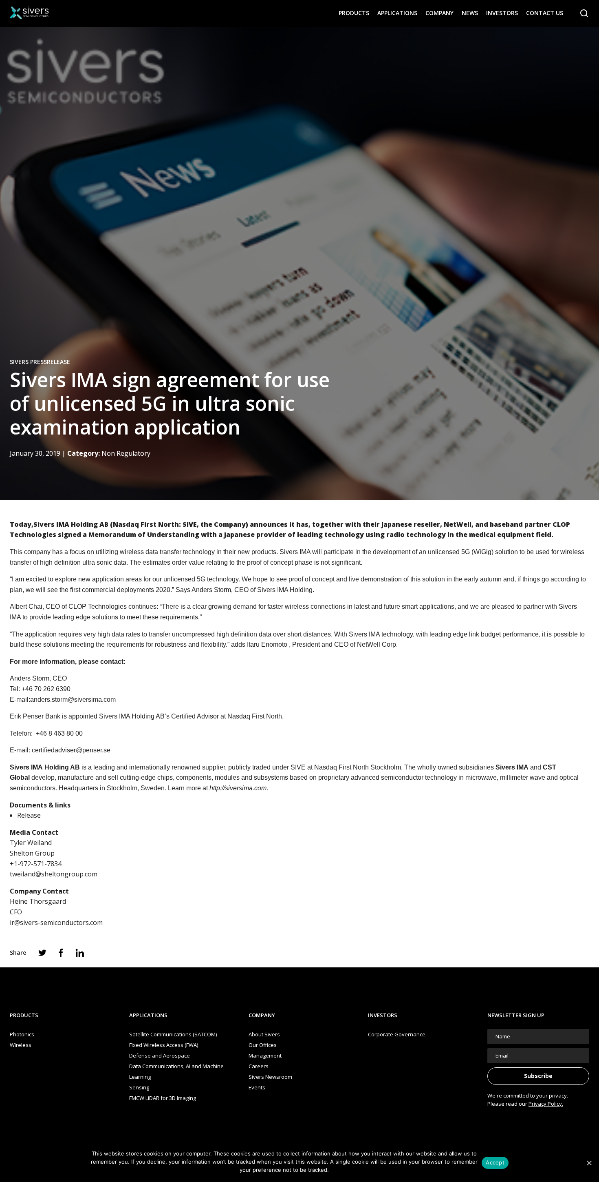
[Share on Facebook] (61, 953)
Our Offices (263, 1045)
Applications (397, 13)
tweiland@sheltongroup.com (53, 873)
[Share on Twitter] (42, 952)
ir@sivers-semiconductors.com (56, 922)
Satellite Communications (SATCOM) (173, 1034)
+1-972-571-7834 (36, 863)
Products (354, 13)
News (470, 13)
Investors (502, 13)
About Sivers (264, 1034)
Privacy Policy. (546, 1103)
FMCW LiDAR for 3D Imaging (162, 1098)
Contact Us (544, 13)
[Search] (584, 13)
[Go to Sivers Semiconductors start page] (29, 13)
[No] (589, 1163)
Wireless (20, 1045)
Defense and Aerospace (159, 1055)
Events (257, 1087)
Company (439, 13)
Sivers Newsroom (270, 1076)
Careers (259, 1066)
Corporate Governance (396, 1034)
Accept (495, 1162)
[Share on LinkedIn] (79, 953)
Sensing (139, 1087)
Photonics (22, 1034)
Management (265, 1055)
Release (29, 815)
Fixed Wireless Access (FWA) (163, 1045)
